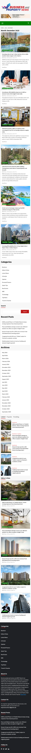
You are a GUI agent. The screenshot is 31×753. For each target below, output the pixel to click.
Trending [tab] (16, 417)
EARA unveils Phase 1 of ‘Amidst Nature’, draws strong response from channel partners (14, 322)
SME (3, 291)
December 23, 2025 (11, 95)
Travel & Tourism (11, 204)
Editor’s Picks (5, 270)
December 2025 (6, 367)
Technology (5, 294)
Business (4, 267)
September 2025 (6, 376)
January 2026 (5, 364)
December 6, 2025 (11, 249)
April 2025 (5, 391)
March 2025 (5, 394)
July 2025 (4, 382)
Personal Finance (6, 282)
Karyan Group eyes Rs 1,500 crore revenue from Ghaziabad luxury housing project (14, 332)
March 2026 (5, 358)
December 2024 (6, 403)
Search (3, 306)
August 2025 (5, 379)
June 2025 (5, 385)
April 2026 (5, 355)
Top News (10, 50)
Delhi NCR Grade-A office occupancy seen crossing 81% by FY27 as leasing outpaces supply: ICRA (15, 130)
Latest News (5, 273)
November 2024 (6, 406)
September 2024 (6, 412)
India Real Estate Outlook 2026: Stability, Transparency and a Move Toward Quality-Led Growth (14, 168)
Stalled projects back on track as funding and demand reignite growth (14, 342)
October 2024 (6, 409)
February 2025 (6, 397)
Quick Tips (5, 285)
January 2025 (5, 400)
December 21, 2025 (11, 171)
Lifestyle (4, 276)
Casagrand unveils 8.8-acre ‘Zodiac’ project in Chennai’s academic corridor (14, 337)
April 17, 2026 (10, 590)
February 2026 (6, 361)
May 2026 (4, 352)
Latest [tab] (3, 417)
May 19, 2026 (10, 505)
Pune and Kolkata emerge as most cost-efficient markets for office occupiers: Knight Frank (14, 327)
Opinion (4, 279)
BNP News (5, 57)
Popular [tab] (9, 417)
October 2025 (6, 373)
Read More (4, 67)
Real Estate (5, 50)
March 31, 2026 (10, 618)
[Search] (28, 23)
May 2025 (4, 388)
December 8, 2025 (11, 211)
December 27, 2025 (11, 57)
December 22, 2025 (11, 133)
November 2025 (6, 370)
